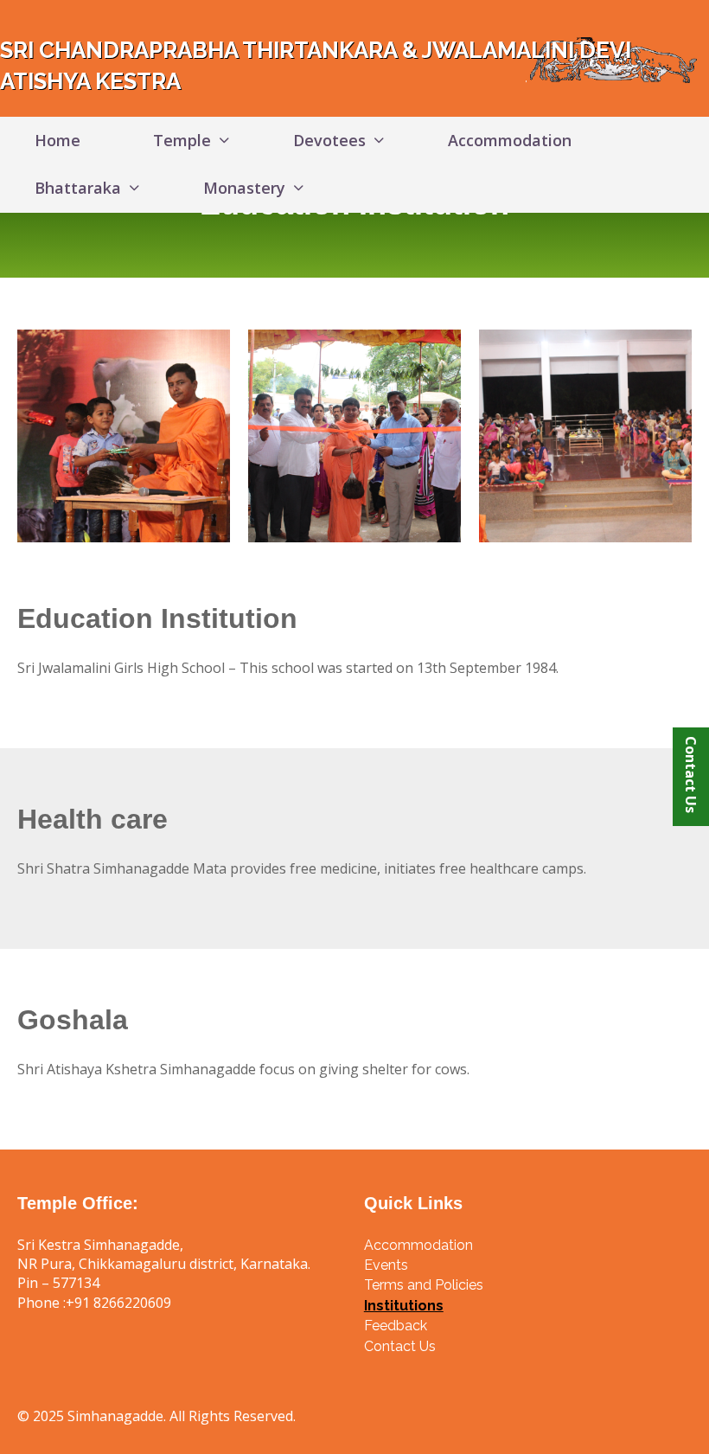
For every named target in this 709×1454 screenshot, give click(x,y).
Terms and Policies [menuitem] (423, 1285)
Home (57, 140)
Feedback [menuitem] (395, 1325)
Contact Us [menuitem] (400, 1346)
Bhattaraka (78, 187)
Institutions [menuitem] (404, 1305)
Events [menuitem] (386, 1265)
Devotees (329, 140)
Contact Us (690, 774)
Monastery (244, 187)
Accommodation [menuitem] (418, 1245)
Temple (182, 140)
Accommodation (510, 140)
